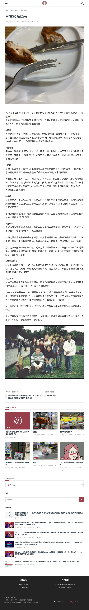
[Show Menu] (6, 3)
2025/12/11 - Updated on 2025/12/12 (71, 468)
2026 (35, 427)
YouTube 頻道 (24, 584)
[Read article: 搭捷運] (45, 420)
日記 (11, 10)
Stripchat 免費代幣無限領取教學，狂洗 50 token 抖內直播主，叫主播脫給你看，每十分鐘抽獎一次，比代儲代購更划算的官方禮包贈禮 (49, 553)
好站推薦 (65, 580)
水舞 (34, 462)
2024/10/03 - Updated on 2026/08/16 (26, 527)
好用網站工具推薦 (65, 587)
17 (56, 465)
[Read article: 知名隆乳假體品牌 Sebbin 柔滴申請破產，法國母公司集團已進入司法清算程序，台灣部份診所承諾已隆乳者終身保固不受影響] (9, 515)
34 (29, 468)
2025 (62, 458)
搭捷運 (35, 432)
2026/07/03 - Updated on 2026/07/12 (16, 468)
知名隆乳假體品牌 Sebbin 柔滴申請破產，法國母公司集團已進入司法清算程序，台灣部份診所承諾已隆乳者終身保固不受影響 (49, 514)
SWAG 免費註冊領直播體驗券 (65, 584)
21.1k (39, 537)
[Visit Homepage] (44, 3)
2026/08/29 (9, 437)
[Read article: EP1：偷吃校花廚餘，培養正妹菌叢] (72, 451)
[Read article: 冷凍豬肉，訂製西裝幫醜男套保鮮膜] (17, 451)
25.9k (26, 557)
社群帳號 (23, 580)
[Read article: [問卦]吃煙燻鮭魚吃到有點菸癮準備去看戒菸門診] (17, 420)
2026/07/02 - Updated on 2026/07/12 (44, 465)
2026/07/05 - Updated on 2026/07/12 (44, 435)
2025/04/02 (19, 518)
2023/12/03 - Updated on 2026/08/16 (26, 537)
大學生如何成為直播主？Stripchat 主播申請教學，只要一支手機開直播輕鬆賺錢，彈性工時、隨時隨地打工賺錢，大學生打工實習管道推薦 (49, 524)
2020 (16, 10)
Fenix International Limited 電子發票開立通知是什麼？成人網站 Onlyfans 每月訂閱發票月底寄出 (47, 562)
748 (26, 518)
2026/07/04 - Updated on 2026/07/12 (71, 435)
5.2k (39, 565)
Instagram (24, 587)
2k (39, 527)
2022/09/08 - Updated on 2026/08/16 (26, 565)
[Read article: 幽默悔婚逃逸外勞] (72, 420)
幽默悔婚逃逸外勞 (66, 432)
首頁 (6, 10)
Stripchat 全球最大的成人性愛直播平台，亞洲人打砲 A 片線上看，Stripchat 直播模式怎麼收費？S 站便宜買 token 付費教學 (49, 533)
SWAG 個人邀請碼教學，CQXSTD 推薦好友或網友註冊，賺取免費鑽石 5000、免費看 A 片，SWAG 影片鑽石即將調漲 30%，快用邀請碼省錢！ (48, 543)
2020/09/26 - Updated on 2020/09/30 (17, 22)
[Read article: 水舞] (45, 451)
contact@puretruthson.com (75, 602)
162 (35, 438)
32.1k (26, 547)
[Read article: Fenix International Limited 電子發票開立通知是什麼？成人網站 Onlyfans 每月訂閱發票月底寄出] (9, 564)
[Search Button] (82, 3)
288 (62, 471)
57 (83, 435)
